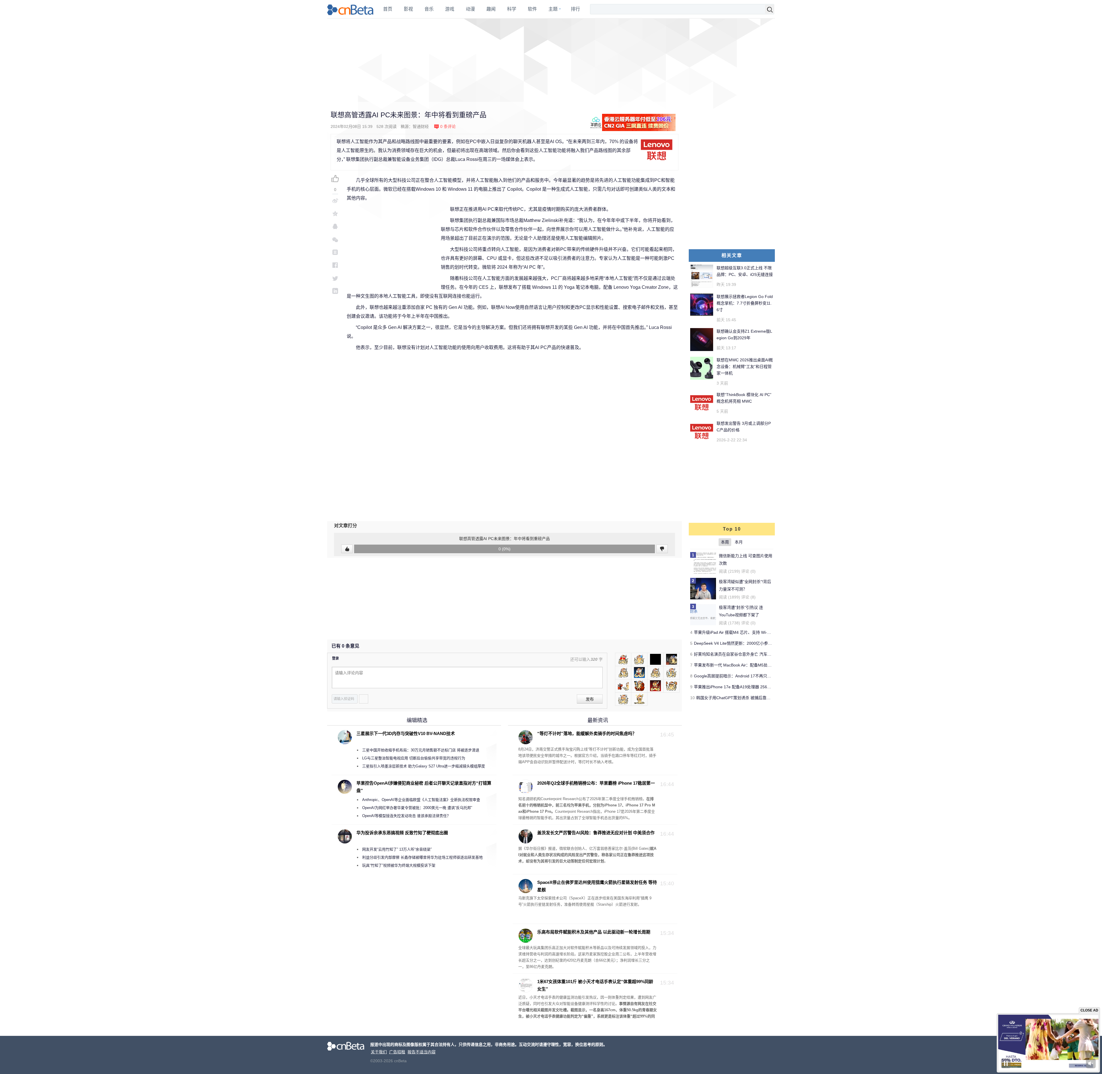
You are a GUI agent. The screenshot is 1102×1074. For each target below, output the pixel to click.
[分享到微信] (335, 239)
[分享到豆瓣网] (335, 252)
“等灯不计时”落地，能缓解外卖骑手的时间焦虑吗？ (587, 733)
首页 (387, 9)
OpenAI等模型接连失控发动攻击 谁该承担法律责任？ (406, 816)
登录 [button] (335, 658)
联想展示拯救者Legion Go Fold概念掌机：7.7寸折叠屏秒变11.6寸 (745, 303)
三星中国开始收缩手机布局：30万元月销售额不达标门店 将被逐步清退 (420, 750)
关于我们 (379, 1052)
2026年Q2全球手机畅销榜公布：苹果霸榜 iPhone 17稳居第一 (596, 783)
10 (692, 697)
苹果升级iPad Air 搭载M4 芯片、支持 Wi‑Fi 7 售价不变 (742, 632)
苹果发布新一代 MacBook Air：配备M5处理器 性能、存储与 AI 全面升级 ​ (759, 665)
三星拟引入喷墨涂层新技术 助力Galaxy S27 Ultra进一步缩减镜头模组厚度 (423, 766)
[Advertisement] (551, 60)
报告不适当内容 (422, 1052)
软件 (532, 9)
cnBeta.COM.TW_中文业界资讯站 (350, 9)
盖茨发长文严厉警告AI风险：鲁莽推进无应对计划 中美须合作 (596, 832)
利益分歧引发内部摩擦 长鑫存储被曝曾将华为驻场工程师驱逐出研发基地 (422, 857)
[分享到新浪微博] (335, 200)
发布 (590, 699)
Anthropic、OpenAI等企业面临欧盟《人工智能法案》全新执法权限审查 (421, 800)
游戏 (449, 9)
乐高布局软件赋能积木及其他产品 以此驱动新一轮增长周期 (593, 931)
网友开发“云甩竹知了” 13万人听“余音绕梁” (397, 849)
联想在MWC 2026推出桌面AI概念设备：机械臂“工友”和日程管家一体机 (745, 366)
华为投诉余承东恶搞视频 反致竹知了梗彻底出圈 (402, 832)
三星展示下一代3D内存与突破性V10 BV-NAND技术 (405, 733)
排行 (575, 9)
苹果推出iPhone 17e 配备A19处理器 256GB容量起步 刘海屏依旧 (752, 687)
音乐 (429, 9)
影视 (408, 9)
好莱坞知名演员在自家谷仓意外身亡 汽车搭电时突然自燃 (745, 654)
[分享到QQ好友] (335, 226)
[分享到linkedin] (335, 290)
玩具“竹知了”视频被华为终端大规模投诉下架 (398, 865)
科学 (511, 9)
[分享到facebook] (335, 265)
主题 (553, 9)
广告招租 (397, 1052)
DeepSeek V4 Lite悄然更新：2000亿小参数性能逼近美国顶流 (749, 643)
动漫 (470, 9)
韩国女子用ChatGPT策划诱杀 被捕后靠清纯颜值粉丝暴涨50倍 (751, 697)
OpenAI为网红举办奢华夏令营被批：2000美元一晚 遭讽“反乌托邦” (417, 808)
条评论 (448, 126)
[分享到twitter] (335, 278)
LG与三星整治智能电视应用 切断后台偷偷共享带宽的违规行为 (413, 758)
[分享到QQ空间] (335, 213)
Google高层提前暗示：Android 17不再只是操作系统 (740, 676)
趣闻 (491, 9)
